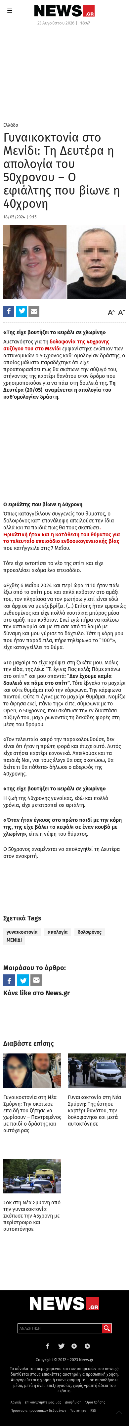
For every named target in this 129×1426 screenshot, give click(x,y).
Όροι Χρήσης (95, 1402)
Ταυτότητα (78, 1411)
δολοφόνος (90, 932)
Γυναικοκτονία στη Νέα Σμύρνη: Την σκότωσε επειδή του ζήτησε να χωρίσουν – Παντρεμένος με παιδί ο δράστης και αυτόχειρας (32, 1114)
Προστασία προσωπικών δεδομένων (38, 1411)
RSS (93, 1411)
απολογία (58, 932)
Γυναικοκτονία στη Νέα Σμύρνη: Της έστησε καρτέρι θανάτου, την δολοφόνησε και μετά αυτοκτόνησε (94, 1110)
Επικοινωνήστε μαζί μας (43, 1402)
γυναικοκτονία (22, 932)
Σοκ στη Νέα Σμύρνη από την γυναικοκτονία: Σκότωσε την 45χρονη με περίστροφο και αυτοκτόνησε (32, 1215)
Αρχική (16, 1402)
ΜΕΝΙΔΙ (14, 940)
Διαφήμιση (73, 1402)
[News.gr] (64, 11)
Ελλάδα (10, 125)
